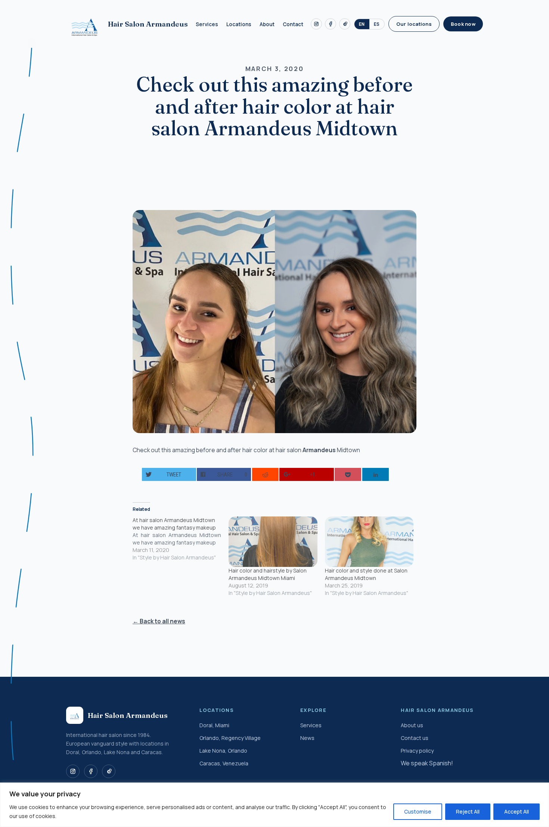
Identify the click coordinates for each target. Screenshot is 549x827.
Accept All (516, 811)
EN (362, 24)
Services (207, 24)
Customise (417, 811)
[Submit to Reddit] (265, 474)
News (307, 737)
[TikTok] (344, 24)
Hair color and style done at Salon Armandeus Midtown (366, 574)
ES (377, 24)
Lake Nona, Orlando (223, 750)
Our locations (414, 24)
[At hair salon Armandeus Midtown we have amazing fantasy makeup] (181, 538)
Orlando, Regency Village (230, 737)
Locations (238, 24)
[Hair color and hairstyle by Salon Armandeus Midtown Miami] (273, 541)
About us (412, 725)
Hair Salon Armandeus (148, 23)
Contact (293, 24)
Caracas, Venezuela (223, 763)
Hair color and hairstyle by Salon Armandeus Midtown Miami (268, 574)
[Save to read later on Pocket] (348, 474)
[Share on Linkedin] (375, 474)
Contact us (414, 737)
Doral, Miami (214, 725)
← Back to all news (159, 621)
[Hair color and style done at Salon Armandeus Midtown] (369, 541)
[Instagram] (316, 24)
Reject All (468, 811)
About (267, 24)
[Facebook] (330, 24)
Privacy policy (417, 750)
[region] (274, 805)
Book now (463, 24)
